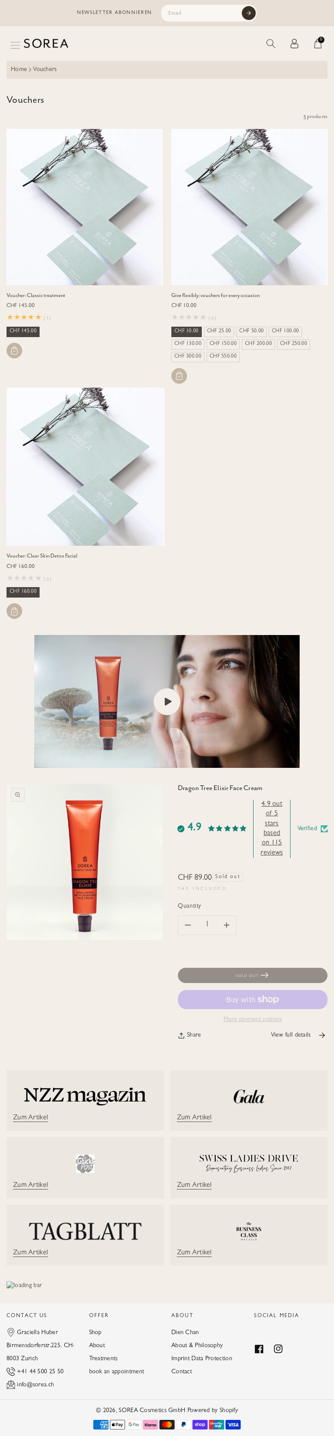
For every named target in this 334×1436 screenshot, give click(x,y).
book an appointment (116, 1372)
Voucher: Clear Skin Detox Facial (42, 555)
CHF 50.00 (251, 331)
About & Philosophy (197, 1346)
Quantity (189, 906)
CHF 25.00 (219, 331)
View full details (291, 1035)
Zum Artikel (30, 1118)
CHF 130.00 (187, 344)
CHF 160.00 (23, 592)
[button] (15, 45)
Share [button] (194, 1035)
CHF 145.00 (23, 331)
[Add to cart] (14, 350)
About (97, 1346)
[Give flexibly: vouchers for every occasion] (249, 207)
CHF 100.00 (285, 331)
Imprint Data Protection (201, 1359)
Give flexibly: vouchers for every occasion (215, 295)
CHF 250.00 (293, 344)
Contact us (27, 1316)
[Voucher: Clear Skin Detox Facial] (85, 467)
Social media (277, 1316)
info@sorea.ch (35, 1385)
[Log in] (294, 43)
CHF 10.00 (186, 331)
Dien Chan (185, 1333)
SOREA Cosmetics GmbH (152, 1411)
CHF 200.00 (258, 344)
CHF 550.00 (223, 356)
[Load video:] (167, 701)
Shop (95, 1333)
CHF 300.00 (187, 356)
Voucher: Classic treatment (36, 295)
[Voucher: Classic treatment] (85, 207)
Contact (181, 1372)
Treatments (103, 1359)
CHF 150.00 (223, 344)
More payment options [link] (253, 1020)
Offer (99, 1316)
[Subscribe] (249, 13)
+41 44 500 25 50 (40, 1372)
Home (19, 70)
